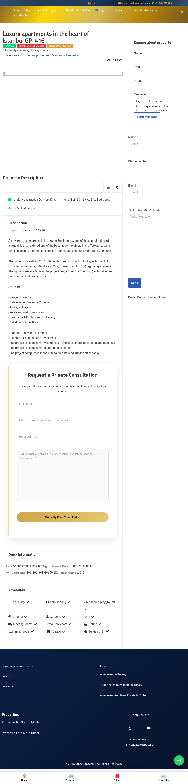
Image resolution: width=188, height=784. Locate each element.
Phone (138, 80)
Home (17, 10)
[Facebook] (130, 727)
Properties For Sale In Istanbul (21, 722)
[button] (32, 10)
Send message (147, 116)
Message (140, 94)
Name (138, 53)
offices (34, 50)
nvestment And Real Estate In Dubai (123, 695)
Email (137, 66)
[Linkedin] (136, 727)
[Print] (108, 187)
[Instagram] (142, 727)
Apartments (20, 50)
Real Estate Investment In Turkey (121, 684)
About (69, 10)
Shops (43, 50)
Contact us (84, 10)
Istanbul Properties (49, 10)
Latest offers (21, 15)
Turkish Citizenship (144, 10)
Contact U (7, 686)
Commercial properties (34, 55)
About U (6, 676)
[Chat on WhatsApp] (179, 760)
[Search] (182, 12)
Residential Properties (65, 55)
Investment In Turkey (113, 674)
